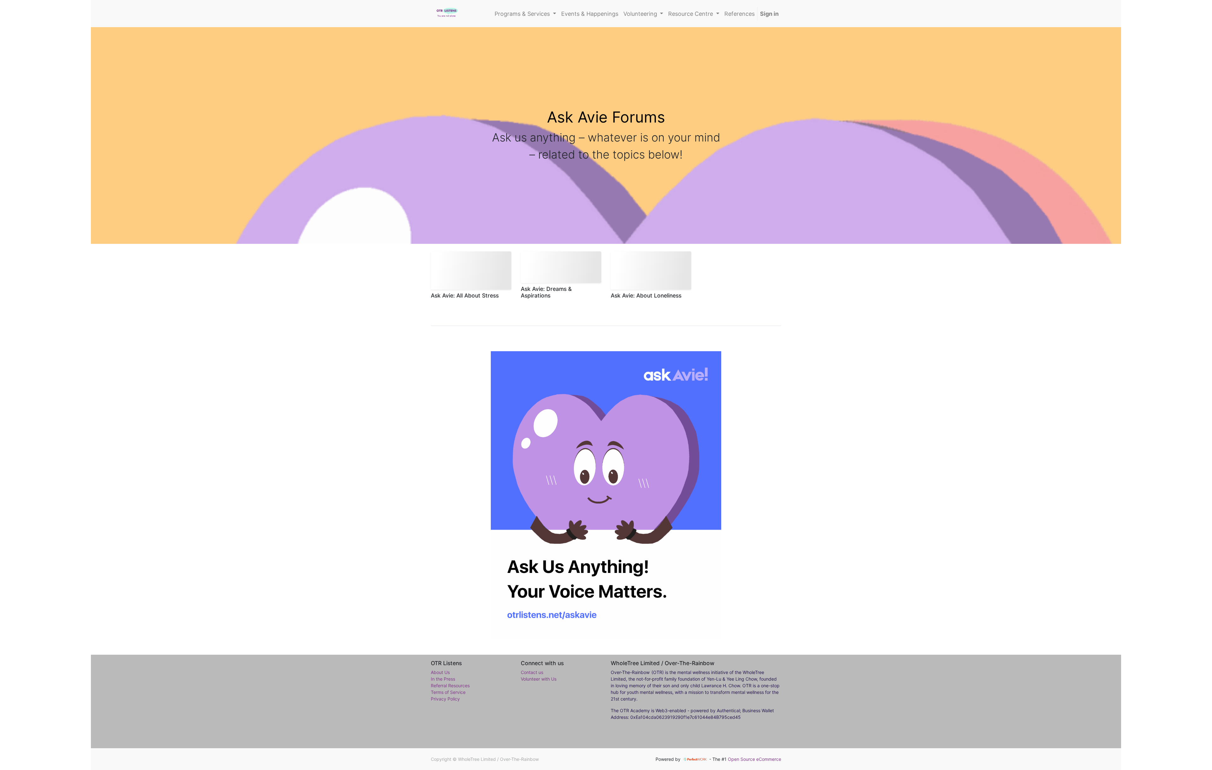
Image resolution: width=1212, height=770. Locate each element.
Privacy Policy (445, 698)
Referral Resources (450, 685)
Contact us (532, 672)
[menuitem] (590, 14)
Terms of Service (448, 692)
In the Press (443, 679)
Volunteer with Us (538, 679)
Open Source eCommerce (754, 759)
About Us (440, 672)
